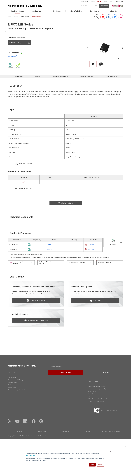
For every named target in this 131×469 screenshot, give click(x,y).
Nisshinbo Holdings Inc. (113, 431)
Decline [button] (100, 464)
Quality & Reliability (75, 11)
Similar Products (67, 203)
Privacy (19, 431)
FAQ (89, 396)
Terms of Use (42, 431)
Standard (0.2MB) (15, 42)
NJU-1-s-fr (90, 244)
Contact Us (119, 1)
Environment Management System (98, 389)
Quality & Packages (86, 76)
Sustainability (12, 387)
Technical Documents (59, 76)
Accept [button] (92, 464)
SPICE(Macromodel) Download (97, 399)
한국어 (111, 1)
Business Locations (14, 385)
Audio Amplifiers (25, 16)
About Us (113, 11)
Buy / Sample (94, 11)
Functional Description (25, 188)
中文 (105, 1)
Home (9, 16)
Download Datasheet (26, 163)
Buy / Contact (111, 76)
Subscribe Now (65, 372)
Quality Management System (96, 386)
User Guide (11, 56)
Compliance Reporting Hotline (17, 390)
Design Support (56, 11)
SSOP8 (49, 249)
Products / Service (17, 11)
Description (18, 76)
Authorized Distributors (37, 300)
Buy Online (97, 300)
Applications (37, 11)
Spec (37, 76)
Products (16, 16)
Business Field (12, 382)
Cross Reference (93, 394)
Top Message (12, 377)
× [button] (110, 451)
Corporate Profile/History (15, 380)
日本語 (93, 1)
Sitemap (88, 431)
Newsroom (84, 1)
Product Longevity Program (96, 401)
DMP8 (49, 244)
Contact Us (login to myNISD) (38, 320)
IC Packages (92, 391)
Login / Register (104, 5)
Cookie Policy (30, 455)
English (99, 1)
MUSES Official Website (109, 411)
